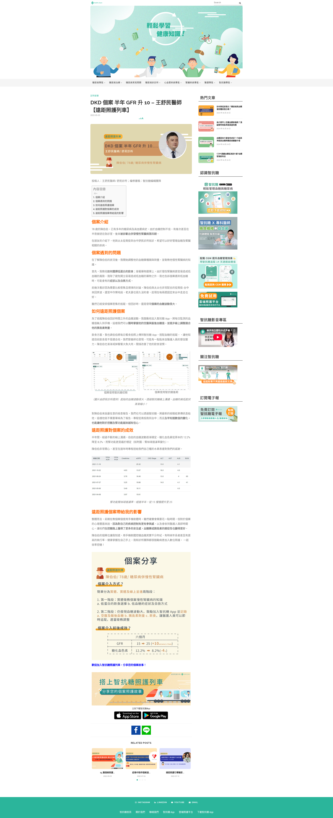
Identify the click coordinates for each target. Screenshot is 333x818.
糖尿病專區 (97, 82)
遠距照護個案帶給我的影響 (109, 213)
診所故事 (94, 95)
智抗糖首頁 (125, 812)
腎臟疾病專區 (192, 82)
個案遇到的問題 (103, 201)
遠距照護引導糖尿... (175, 772)
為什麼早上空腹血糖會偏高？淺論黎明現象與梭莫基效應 (229, 123)
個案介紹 (100, 197)
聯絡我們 (154, 812)
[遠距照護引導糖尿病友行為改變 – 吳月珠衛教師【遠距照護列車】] (175, 758)
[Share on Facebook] (135, 730)
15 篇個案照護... (107, 772)
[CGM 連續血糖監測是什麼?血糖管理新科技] (206, 158)
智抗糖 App (169, 812)
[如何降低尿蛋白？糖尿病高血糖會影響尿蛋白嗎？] (206, 110)
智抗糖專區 (224, 82)
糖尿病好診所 (152, 82)
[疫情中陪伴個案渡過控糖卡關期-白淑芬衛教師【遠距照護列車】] (141, 758)
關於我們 (140, 812)
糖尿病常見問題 (133, 82)
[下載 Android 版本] (155, 715)
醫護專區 (208, 82)
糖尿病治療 (114, 82)
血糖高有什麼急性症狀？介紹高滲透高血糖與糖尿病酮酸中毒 (229, 139)
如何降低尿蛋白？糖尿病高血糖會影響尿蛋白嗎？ (229, 108)
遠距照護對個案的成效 (107, 209)
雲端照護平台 (186, 812)
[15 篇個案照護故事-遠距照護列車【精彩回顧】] (107, 758)
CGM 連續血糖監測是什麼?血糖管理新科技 (229, 155)
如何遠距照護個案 (104, 205)
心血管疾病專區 (172, 82)
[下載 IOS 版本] (127, 715)
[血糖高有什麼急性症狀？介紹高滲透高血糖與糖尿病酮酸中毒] (206, 142)
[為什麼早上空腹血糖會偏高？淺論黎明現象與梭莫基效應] (206, 126)
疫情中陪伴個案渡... (141, 772)
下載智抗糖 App (205, 812)
